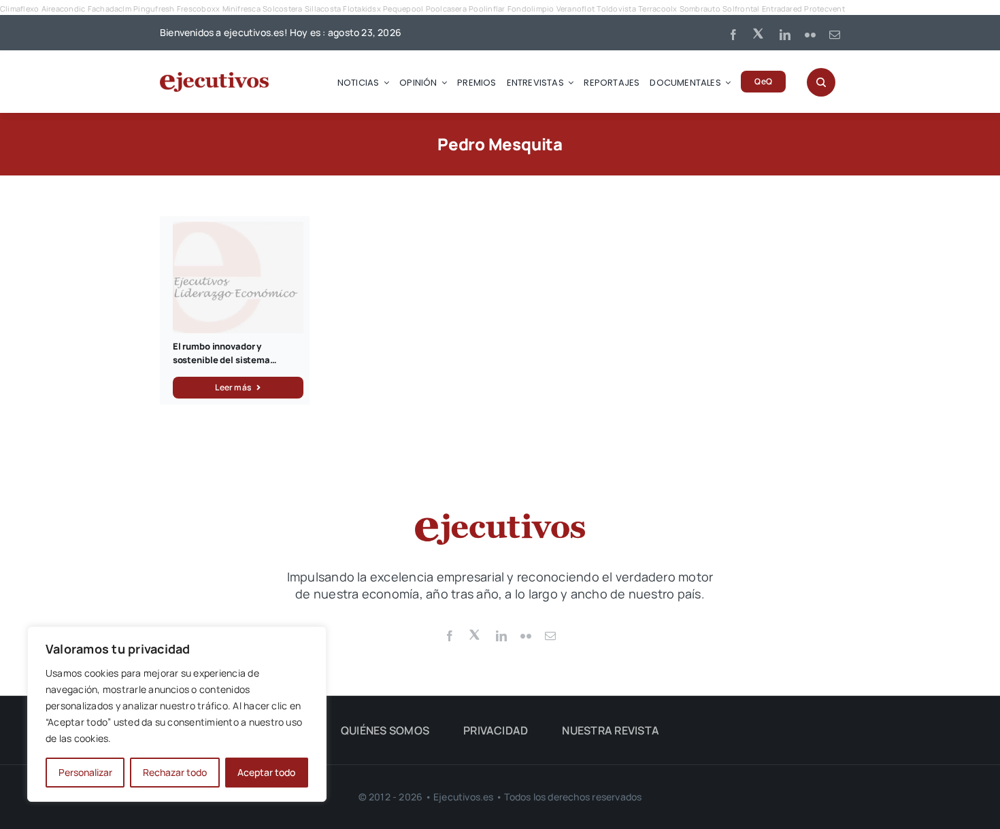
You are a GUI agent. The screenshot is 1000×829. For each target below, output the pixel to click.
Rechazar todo (175, 772)
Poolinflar (487, 8)
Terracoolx (657, 8)
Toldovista (616, 8)
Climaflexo (19, 8)
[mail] (834, 34)
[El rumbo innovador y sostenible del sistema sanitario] (238, 229)
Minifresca (241, 8)
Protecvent (824, 8)
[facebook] (733, 34)
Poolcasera (446, 8)
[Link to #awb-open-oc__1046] (821, 82)
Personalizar (85, 772)
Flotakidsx (361, 8)
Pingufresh (153, 8)
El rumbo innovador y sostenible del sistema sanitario (221, 359)
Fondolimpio (530, 8)
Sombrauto (700, 8)
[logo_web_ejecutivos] (214, 77)
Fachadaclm (109, 8)
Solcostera (282, 8)
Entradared (782, 8)
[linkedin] (785, 34)
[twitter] (759, 32)
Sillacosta (323, 8)
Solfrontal (740, 8)
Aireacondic (63, 8)
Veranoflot (575, 8)
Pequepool (403, 8)
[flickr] (810, 34)
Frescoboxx (198, 8)
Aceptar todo (266, 772)
